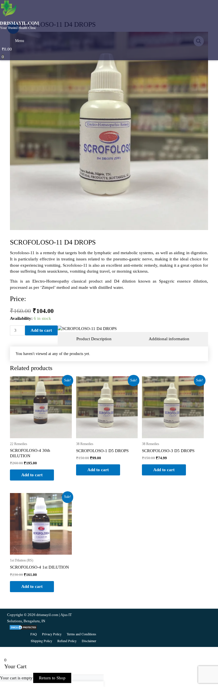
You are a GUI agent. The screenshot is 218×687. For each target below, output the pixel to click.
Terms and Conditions (81, 634)
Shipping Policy (41, 640)
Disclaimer (89, 640)
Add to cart (41, 330)
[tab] (94, 339)
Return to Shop (52, 678)
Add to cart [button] (32, 475)
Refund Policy (67, 640)
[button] (19, 37)
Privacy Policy (52, 634)
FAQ (33, 634)
